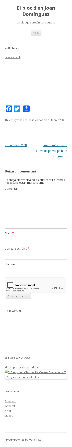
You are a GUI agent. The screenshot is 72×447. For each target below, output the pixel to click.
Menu (36, 32)
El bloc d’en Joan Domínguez (36, 11)
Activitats (10, 401)
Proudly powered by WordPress (23, 439)
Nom (9, 233)
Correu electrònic (17, 248)
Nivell (8, 411)
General (10, 406)
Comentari (11, 189)
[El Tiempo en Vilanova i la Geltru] (36, 377)
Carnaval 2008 (16, 145)
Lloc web (10, 264)
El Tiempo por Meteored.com (22, 367)
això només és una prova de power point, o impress (51, 150)
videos (39, 120)
